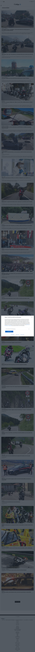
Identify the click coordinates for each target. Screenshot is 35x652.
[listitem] (17, 328)
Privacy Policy (22, 334)
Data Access (17, 334)
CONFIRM (9, 331)
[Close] (32, 317)
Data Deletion (13, 334)
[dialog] (17, 326)
